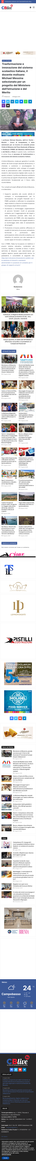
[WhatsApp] (26, 101)
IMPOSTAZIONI (6, 1154)
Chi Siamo (4, 1136)
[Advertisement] (18, 30)
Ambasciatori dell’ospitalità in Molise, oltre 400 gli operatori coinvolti (22, 806)
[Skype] (17, 101)
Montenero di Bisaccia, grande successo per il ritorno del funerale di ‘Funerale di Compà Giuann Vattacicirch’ (8, 368)
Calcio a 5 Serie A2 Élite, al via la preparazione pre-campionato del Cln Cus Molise (23, 778)
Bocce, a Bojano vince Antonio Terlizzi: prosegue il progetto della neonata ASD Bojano (25, 437)
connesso (11, 547)
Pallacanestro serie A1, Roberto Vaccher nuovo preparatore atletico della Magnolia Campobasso (26, 461)
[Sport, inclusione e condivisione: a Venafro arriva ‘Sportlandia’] (9, 474)
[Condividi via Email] (8, 105)
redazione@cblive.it (12, 1127)
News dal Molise (6, 60)
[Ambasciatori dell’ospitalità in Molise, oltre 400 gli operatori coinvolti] (27, 407)
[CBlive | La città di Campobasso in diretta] (7, 7)
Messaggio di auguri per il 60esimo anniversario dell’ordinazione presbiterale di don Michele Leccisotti (26, 394)
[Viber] (3, 105)
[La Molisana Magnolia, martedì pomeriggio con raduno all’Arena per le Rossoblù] (9, 407)
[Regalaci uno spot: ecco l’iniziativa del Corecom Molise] (6, 886)
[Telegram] (30, 101)
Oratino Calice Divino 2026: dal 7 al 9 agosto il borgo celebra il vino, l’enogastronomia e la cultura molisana (26, 530)
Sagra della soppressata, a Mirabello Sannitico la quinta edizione (26, 504)
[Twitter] (8, 101)
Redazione (7, 96)
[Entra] (30, 8)
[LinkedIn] (12, 101)
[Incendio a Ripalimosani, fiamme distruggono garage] (6, 855)
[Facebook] (3, 101)
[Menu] (34, 8)
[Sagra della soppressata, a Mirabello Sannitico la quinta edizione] (27, 496)
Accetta (5, 1158)
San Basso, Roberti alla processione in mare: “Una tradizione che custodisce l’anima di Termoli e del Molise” (8, 530)
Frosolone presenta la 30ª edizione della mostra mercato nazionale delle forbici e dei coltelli (26, 483)
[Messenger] (21, 101)
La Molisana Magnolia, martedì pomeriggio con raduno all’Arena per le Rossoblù (23, 797)
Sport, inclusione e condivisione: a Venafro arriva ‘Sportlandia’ (8, 481)
